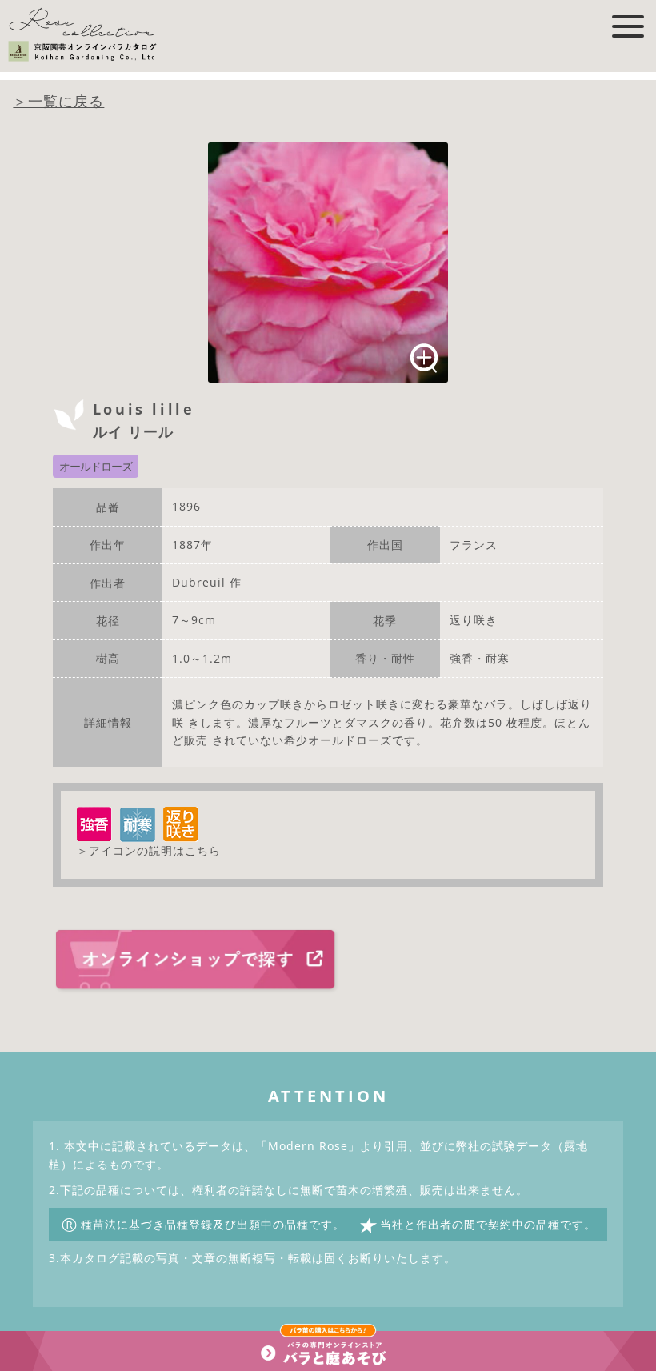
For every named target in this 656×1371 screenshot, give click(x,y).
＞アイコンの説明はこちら (149, 850)
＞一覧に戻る (58, 100)
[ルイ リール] (328, 262)
